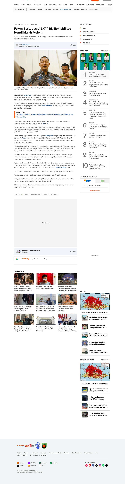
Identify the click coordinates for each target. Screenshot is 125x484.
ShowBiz (37, 4)
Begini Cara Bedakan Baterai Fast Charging (96, 398)
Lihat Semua (104, 50)
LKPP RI (45, 124)
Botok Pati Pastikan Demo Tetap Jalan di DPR (97, 136)
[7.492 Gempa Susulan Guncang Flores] (95, 301)
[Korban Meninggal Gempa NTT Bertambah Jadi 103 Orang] (85, 318)
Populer (84, 51)
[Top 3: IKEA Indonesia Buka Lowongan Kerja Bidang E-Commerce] (85, 390)
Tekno (71, 4)
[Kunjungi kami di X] (96, 465)
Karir (96, 453)
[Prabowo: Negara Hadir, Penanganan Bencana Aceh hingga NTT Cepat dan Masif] (85, 327)
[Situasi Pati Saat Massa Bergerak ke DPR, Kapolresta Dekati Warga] (85, 414)
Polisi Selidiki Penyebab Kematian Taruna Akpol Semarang (66, 308)
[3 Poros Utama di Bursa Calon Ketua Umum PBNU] (95, 61)
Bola (45, 4)
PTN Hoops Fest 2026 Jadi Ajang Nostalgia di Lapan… (98, 406)
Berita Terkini (87, 360)
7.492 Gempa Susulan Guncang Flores (94, 312)
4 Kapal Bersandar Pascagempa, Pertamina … (98, 351)
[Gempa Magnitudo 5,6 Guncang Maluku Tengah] (85, 343)
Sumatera (40, 9)
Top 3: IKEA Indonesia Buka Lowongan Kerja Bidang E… (98, 390)
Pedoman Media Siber (55, 453)
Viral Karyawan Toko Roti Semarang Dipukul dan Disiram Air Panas (22, 308)
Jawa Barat (76, 9)
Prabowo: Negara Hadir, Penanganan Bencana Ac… (98, 327)
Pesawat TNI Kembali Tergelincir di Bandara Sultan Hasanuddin (98, 84)
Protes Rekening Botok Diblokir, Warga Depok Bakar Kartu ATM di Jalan (98, 167)
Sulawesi (55, 9)
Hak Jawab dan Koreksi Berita (38, 455)
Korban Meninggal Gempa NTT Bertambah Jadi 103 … (98, 318)
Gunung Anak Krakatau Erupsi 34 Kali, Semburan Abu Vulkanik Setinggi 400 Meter (97, 115)
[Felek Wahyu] (17, 45)
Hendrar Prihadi (46, 106)
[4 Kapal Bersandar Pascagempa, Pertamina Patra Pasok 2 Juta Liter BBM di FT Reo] (85, 351)
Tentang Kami (88, 453)
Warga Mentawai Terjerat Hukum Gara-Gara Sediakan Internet (98, 126)
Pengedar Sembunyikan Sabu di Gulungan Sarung (44, 287)
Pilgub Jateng (61, 167)
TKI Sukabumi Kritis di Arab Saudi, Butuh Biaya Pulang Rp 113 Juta (98, 146)
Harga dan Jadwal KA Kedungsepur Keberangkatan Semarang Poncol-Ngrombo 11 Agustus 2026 (67, 289)
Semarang (27, 95)
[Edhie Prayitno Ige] (19, 251)
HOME (16, 4)
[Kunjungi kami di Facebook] (93, 465)
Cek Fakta (90, 4)
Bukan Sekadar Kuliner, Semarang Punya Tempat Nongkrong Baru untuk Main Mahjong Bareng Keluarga (23, 289)
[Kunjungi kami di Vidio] (86, 465)
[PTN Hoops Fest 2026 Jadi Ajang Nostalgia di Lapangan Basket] (85, 406)
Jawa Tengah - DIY (65, 9)
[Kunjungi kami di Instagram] (100, 465)
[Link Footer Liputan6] (25, 446)
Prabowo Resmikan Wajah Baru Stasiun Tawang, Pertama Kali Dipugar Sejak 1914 (67, 329)
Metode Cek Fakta (22, 455)
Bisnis (29, 4)
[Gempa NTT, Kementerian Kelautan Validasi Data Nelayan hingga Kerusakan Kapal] (85, 335)
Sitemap (66, 453)
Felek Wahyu (25, 44)
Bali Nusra (48, 9)
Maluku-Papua (94, 9)
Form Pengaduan (76, 453)
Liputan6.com (31, 470)
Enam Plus (100, 4)
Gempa (82, 291)
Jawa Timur (32, 9)
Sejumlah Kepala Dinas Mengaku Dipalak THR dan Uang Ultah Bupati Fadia (23, 329)
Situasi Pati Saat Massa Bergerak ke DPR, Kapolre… (98, 414)
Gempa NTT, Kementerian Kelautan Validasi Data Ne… (98, 335)
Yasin (24, 138)
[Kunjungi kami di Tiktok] (106, 465)
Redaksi (26, 453)
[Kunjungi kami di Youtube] (90, 465)
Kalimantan (84, 9)
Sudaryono (49, 136)
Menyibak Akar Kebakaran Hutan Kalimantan (97, 94)
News (23, 4)
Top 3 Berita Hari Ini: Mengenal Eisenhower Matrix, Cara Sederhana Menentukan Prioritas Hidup (45, 116)
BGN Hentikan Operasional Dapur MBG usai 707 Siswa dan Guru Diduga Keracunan (45, 308)
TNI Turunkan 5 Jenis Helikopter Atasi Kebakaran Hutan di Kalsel (98, 156)
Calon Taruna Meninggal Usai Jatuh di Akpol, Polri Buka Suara (44, 329)
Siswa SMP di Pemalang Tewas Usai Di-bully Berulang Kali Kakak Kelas (98, 103)
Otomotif (80, 4)
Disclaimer (35, 453)
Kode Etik (43, 453)
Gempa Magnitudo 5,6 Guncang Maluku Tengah (97, 343)
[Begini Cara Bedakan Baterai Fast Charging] (85, 398)
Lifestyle (53, 4)
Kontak (19, 453)
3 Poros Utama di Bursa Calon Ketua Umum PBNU (97, 75)
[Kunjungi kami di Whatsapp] (103, 465)
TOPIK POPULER (85, 24)
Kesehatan (63, 4)
